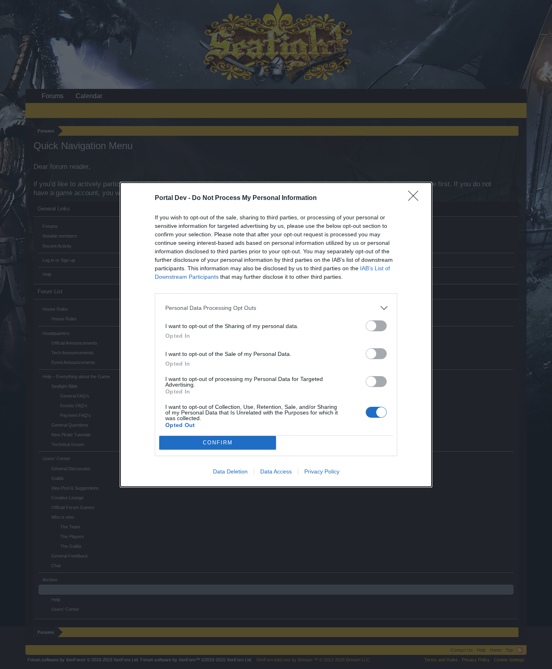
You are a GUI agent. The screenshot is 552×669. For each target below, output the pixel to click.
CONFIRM (218, 443)
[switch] (376, 325)
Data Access (276, 471)
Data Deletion (230, 471)
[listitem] (276, 308)
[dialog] (276, 335)
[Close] (415, 198)
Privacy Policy (321, 471)
